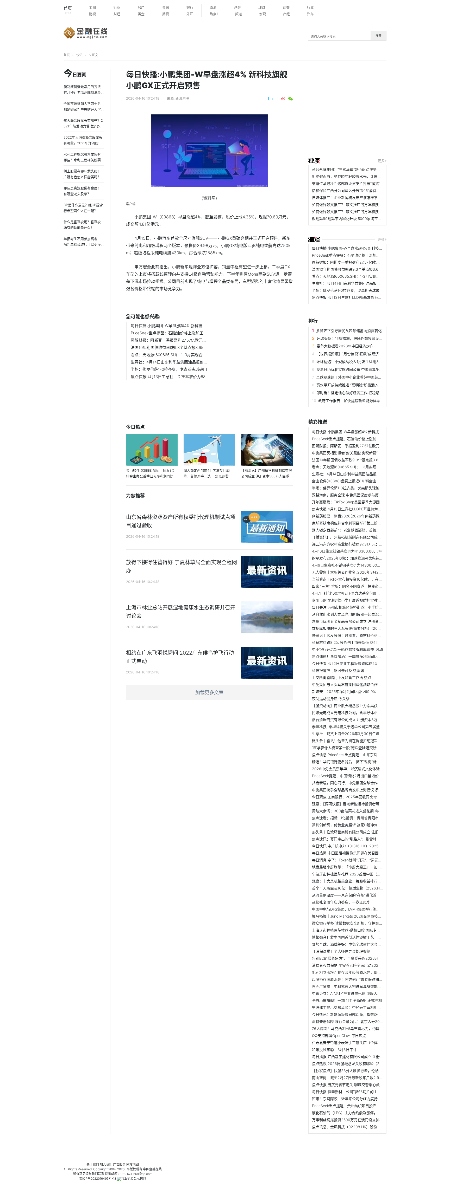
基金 (237, 7)
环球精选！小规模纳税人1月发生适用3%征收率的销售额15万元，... (370, 361)
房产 (141, 7)
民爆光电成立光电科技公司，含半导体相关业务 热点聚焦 (358, 712)
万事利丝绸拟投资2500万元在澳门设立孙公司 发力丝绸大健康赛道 (366, 1120)
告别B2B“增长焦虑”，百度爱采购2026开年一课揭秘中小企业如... (365, 958)
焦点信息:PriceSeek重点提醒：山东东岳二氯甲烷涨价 (355, 754)
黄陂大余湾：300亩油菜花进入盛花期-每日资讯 (351, 811)
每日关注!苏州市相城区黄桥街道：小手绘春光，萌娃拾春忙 (360, 607)
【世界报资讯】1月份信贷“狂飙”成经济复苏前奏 (354, 354)
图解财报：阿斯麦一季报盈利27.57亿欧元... (168, 340)
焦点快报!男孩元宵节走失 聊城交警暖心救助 (347, 1084)
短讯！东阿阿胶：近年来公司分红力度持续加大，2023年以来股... (365, 1098)
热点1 (214, 14)
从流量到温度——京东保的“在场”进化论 (344, 895)
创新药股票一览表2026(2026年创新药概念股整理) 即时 (358, 516)
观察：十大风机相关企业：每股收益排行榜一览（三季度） (359, 881)
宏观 (262, 14)
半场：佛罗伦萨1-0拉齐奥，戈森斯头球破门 (169, 369)
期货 (165, 14)
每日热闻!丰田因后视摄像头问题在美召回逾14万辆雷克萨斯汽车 (363, 853)
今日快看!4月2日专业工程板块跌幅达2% (345, 663)
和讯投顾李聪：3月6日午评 (334, 1049)
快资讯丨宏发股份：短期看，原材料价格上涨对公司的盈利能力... (364, 635)
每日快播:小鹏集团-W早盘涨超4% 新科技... (168, 325)
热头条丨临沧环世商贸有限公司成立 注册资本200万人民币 (360, 832)
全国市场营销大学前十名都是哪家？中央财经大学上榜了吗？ (82, 109)
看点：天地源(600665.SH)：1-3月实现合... (168, 354)
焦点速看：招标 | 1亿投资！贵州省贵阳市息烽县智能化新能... (361, 818)
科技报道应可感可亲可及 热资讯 (338, 670)
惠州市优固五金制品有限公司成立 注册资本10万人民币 (356, 621)
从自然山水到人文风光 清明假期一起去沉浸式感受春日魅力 (360, 614)
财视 (92, 14)
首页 (68, 10)
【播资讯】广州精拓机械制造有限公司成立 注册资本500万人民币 (365, 537)
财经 (117, 14)
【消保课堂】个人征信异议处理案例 (341, 951)
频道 (238, 14)
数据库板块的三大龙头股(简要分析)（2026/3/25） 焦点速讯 (361, 628)
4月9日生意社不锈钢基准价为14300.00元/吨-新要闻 (355, 565)
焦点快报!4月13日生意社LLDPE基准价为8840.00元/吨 (357, 297)
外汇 (189, 14)
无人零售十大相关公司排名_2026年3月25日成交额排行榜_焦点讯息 (367, 572)
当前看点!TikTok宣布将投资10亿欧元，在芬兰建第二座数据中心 (363, 579)
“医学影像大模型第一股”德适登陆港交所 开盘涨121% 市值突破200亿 (367, 747)
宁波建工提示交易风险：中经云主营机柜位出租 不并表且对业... (363, 1007)
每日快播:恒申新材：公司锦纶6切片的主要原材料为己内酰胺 (361, 1091)
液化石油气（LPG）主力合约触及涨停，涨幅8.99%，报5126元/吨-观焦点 (372, 1112)
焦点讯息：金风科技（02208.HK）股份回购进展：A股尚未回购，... (367, 1127)
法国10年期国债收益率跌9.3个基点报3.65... (169, 347)
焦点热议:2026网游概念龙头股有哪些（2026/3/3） (354, 1063)
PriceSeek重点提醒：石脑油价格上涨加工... (169, 332)
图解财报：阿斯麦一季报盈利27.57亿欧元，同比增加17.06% (360, 262)
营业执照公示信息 (133, 1178)
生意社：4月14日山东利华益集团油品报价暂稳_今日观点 (358, 283)
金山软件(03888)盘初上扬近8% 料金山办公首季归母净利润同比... (366, 481)
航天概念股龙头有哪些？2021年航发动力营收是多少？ (83, 126)
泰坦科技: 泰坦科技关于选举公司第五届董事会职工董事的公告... (364, 726)
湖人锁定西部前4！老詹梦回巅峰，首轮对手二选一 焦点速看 (361, 530)
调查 (286, 7)
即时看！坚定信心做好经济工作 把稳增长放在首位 (357, 393)
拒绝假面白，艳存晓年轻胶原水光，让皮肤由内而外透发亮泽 (361, 176)
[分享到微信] (290, 99)
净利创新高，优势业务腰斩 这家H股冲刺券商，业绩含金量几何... (364, 825)
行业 (117, 7)
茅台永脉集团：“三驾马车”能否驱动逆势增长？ (350, 169)
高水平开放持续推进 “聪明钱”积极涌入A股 (350, 385)
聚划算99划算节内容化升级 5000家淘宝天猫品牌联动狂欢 (359, 218)
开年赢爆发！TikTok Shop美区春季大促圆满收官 (351, 502)
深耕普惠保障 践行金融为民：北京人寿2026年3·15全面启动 (361, 1021)
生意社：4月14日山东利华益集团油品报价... (169, 362)
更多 (381, 161)
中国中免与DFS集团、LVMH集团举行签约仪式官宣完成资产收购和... (367, 909)
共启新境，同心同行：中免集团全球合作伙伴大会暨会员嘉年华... (364, 783)
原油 (213, 7)
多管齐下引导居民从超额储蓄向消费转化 (349, 330)
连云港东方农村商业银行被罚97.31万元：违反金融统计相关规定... (365, 544)
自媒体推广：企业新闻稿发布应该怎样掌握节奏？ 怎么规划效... (363, 197)
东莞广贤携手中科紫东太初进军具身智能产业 (348, 986)
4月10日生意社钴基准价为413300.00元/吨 (347, 551)
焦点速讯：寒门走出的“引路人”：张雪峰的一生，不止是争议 (360, 839)
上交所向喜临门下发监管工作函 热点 (341, 677)
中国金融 (149, 1169)
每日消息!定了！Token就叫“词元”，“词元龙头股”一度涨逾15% (361, 860)
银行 (189, 7)
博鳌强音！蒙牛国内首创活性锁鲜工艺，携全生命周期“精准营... (363, 937)
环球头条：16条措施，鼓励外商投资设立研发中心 (357, 338)
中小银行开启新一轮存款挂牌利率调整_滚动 (347, 649)
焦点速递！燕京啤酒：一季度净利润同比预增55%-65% (356, 656)
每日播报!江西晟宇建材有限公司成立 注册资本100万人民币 (360, 1056)
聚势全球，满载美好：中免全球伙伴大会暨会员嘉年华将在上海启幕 (366, 944)
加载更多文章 (209, 692)
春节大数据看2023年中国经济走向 (345, 346)
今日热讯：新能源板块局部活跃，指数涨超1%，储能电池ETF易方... (366, 1014)
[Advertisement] (379, 109)
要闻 (92, 7)
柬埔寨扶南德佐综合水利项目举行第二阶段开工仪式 (354, 523)
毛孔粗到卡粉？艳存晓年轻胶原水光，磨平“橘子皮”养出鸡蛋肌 (362, 972)
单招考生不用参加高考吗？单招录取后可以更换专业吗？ (82, 244)
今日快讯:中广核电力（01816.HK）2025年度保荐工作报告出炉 (363, 846)
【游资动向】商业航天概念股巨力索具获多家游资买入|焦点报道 (363, 705)
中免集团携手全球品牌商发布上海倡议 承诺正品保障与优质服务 (363, 790)
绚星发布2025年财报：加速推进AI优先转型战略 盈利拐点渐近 (362, 558)
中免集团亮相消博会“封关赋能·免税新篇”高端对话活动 (355, 453)
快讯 (79, 55)
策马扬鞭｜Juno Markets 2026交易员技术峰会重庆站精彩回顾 (363, 916)
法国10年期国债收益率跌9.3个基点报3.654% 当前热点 (356, 269)
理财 (261, 7)
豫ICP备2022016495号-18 (97, 1178)
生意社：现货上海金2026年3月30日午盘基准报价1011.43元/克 (363, 733)
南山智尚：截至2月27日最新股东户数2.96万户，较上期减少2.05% (366, 1077)
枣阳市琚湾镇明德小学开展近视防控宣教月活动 (350, 600)
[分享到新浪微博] (283, 99)
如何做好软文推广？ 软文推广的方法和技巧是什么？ (354, 204)
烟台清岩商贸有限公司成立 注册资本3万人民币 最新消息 (358, 719)
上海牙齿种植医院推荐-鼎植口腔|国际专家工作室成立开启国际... (364, 930)
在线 (158, 1169)
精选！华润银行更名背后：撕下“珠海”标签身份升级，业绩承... (362, 761)
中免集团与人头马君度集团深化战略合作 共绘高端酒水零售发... (363, 684)
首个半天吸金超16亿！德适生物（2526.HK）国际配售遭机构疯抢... (367, 888)
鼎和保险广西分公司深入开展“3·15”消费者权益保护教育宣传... (362, 190)
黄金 (141, 14)
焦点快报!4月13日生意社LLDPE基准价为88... (170, 376)
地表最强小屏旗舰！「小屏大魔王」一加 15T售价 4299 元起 (361, 867)
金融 (165, 7)
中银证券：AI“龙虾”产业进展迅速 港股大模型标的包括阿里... (361, 993)
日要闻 (75, 73)
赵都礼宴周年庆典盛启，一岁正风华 (341, 902)
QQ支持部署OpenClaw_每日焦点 (339, 1035)
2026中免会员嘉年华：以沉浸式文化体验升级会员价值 (357, 769)
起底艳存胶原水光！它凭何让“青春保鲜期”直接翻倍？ (355, 979)
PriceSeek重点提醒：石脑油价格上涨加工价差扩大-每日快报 (361, 255)
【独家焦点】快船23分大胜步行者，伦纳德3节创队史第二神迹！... (366, 1070)
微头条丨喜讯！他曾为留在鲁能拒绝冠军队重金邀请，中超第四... (364, 740)
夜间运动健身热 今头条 (330, 698)
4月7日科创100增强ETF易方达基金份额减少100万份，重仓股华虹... (367, 593)
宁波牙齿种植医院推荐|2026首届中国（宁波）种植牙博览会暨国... (366, 874)
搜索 (378, 36)
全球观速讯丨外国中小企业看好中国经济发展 (352, 377)
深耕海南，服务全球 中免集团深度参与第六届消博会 (354, 495)
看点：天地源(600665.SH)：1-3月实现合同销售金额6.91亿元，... (366, 276)
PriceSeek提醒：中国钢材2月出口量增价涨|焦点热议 (355, 776)
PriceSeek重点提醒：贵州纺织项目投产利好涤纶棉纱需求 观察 (363, 1105)
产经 (286, 14)
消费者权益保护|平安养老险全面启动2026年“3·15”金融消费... (362, 965)
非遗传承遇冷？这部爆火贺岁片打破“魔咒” (346, 183)
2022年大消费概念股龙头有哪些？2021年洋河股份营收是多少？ (83, 143)
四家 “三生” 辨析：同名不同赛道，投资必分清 (349, 586)
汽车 (310, 14)
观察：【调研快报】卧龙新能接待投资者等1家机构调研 (355, 804)
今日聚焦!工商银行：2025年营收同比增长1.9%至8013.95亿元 (362, 797)
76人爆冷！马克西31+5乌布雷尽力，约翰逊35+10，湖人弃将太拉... (367, 1028)
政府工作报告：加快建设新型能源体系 (349, 400)
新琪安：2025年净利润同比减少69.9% (344, 691)
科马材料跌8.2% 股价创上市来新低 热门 (344, 642)
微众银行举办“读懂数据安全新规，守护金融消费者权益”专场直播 (364, 923)
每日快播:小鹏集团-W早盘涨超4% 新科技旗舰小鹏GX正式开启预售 (366, 248)
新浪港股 (182, 98)
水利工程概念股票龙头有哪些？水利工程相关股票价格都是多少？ (82, 160)
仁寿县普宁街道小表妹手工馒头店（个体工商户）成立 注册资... (363, 1042)
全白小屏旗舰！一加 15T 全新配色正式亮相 (347, 1000)
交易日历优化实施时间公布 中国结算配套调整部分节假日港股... (367, 369)
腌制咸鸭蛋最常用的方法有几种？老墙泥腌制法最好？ (82, 92)
